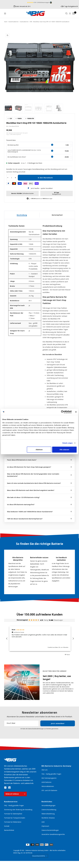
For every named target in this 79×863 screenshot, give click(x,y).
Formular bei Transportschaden (14, 818)
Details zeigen (67, 443)
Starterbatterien (13, 22)
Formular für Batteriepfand (13, 814)
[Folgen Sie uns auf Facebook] (9, 787)
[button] (6, 638)
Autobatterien (24, 22)
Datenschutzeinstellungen (50, 830)
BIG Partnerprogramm (49, 778)
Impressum (45, 826)
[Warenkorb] (73, 13)
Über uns (45, 770)
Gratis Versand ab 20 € (22, 6)
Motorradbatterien (48, 786)
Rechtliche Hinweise (48, 818)
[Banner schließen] (76, 412)
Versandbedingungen (48, 805)
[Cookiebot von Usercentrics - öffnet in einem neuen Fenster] (63, 411)
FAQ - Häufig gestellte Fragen (51, 774)
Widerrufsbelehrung (48, 814)
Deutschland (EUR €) (38, 856)
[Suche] (66, 13)
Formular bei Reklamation (12, 822)
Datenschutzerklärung (49, 810)
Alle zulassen (64, 449)
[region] (40, 638)
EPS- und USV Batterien (49, 790)
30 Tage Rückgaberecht (70, 6)
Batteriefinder (34, 564)
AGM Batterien (46, 782)
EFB (31, 22)
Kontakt (6, 826)
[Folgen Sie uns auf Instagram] (5, 787)
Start (5, 22)
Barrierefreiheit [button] (9, 830)
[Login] (70, 13)
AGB (43, 822)
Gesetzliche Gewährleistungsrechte (53, 834)
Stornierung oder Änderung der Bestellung (18, 810)
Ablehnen (39, 449)
